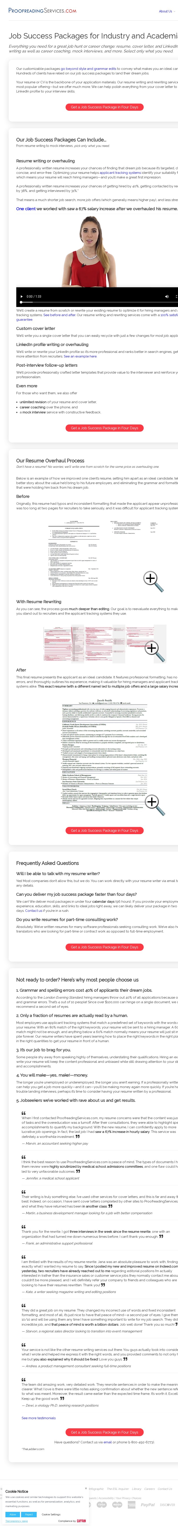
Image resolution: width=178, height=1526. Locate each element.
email (108, 1442)
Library (136, 1489)
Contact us (33, 911)
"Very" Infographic (92, 1489)
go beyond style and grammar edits (88, 69)
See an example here (80, 356)
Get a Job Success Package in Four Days (104, 107)
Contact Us (165, 1489)
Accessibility (106, 1498)
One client (26, 208)
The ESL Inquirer (118, 1489)
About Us (166, 11)
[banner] (43, 10)
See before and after (59, 315)
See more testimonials (39, 1418)
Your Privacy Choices (128, 1498)
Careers (149, 1489)
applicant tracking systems (120, 173)
